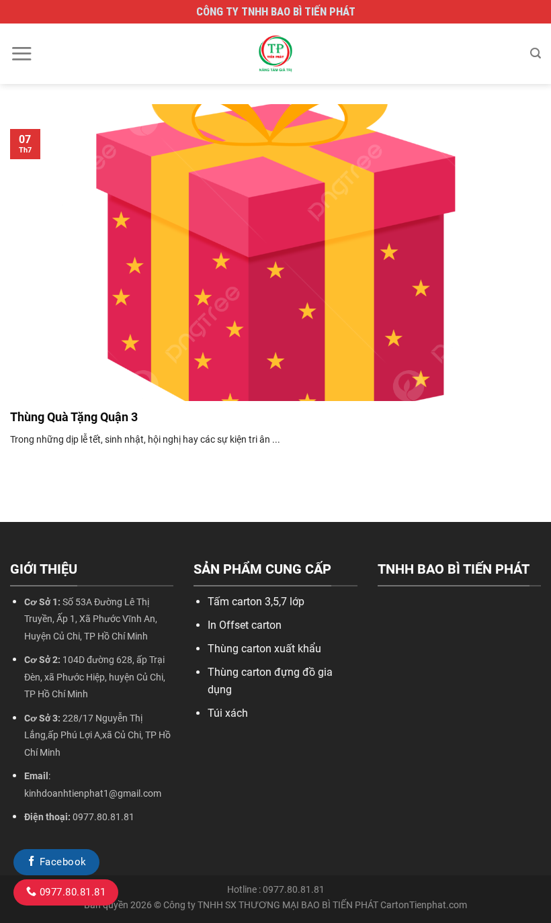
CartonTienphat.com (423, 905)
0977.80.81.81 (70, 892)
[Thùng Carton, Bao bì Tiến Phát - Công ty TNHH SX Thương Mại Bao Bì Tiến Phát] (275, 54)
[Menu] (21, 53)
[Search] (535, 53)
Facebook (61, 862)
